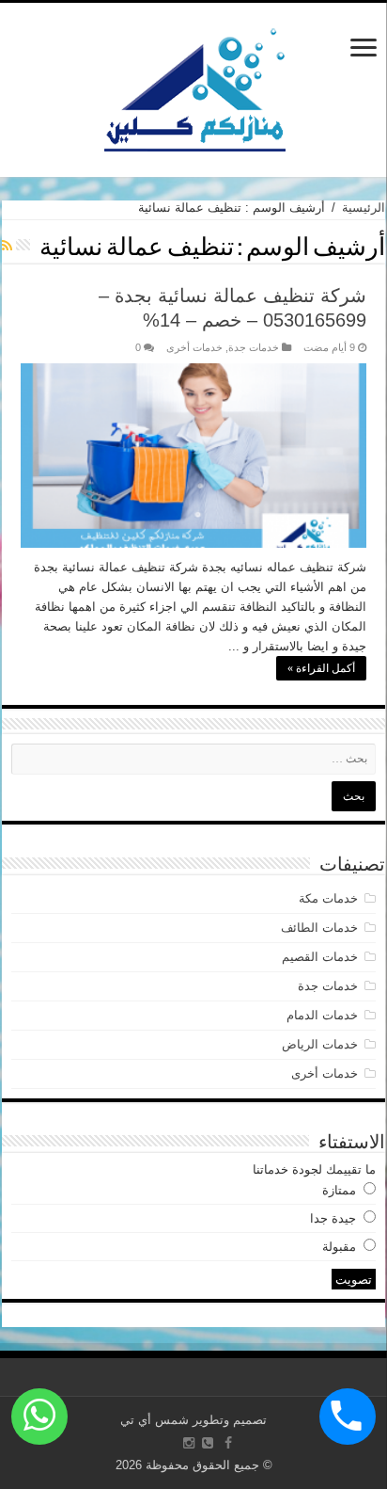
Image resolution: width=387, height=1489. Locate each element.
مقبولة (339, 1247)
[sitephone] (207, 1443)
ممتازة (339, 1190)
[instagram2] (188, 1443)
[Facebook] (228, 1443)
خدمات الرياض (320, 1044)
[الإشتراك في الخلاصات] (7, 245)
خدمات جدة (253, 347)
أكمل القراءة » (321, 668)
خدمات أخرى (194, 347)
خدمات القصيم (320, 957)
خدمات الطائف (319, 928)
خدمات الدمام (322, 1015)
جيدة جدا (333, 1218)
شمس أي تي (154, 1420)
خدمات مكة (328, 898)
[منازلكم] (194, 86)
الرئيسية (363, 207)
